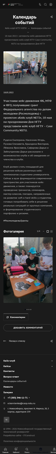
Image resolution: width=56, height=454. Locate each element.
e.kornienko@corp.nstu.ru (21, 403)
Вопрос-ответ (11, 376)
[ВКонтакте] (6, 420)
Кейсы (7, 366)
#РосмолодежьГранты (15, 220)
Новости (8, 386)
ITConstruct (29, 435)
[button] (25, 309)
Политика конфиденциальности (19, 441)
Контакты (9, 371)
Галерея (8, 392)
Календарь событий (14, 381)
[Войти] (51, 4)
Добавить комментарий (28, 327)
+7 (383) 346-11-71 (18, 397)
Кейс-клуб (9, 360)
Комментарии (17, 317)
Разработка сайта (12, 435)
